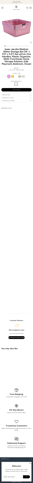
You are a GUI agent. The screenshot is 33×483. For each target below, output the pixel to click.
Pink (8, 76)
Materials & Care (8, 97)
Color (16, 73)
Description (6, 94)
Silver (23, 76)
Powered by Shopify (16, 481)
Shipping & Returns (8, 100)
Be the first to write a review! (16, 337)
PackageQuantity (16, 81)
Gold (12, 76)
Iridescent (16, 76)
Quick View (7, 362)
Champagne (19, 76)
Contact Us (5, 459)
